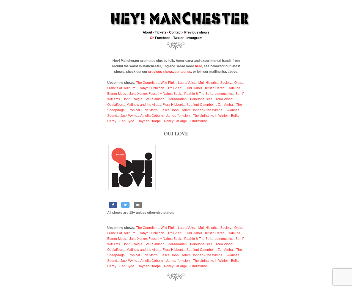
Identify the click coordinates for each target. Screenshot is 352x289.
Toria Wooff (224, 99)
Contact (175, 32)
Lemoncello (223, 94)
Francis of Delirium (121, 88)
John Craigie (132, 99)
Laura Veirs (186, 83)
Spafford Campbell (200, 105)
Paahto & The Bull (197, 94)
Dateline (234, 88)
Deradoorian (177, 99)
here (198, 66)
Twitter (178, 38)
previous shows (160, 72)
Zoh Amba (225, 105)
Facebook (162, 38)
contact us (183, 72)
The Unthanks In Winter (210, 116)
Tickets (160, 32)
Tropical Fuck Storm (143, 110)
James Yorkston (178, 116)
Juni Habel (194, 88)
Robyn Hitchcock (151, 88)
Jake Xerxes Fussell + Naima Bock (155, 94)
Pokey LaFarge (175, 121)
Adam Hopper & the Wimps (202, 110)
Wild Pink (168, 83)
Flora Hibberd (173, 105)
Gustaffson (115, 105)
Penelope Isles (201, 99)
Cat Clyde (126, 121)
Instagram (194, 38)
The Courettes (146, 83)
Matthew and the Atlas (143, 105)
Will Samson (155, 99)
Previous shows (196, 32)
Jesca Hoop (170, 110)
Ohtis (238, 83)
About (147, 32)
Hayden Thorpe (149, 121)
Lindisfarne (198, 121)
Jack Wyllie (128, 116)
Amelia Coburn (151, 116)
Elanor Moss (116, 94)
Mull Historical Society (214, 83)
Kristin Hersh (214, 88)
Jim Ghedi (174, 88)
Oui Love (176, 133)
